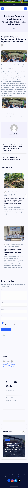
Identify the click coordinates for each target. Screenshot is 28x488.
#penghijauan (10, 116)
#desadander (9, 114)
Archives (5, 418)
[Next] (23, 432)
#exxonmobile (19, 114)
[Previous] (21, 432)
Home (14, 28)
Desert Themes (19, 476)
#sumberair (19, 116)
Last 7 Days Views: (10, 400)
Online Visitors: (9, 390)
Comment (4, 290)
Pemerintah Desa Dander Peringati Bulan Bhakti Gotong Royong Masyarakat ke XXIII (13, 447)
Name (3, 302)
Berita (13, 45)
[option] (14, 446)
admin (8, 192)
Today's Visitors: (10, 397)
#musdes (20, 244)
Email (3, 309)
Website (3, 316)
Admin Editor (7, 45)
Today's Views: (9, 393)
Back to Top (14, 485)
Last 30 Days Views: (11, 404)
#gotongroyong (8, 194)
